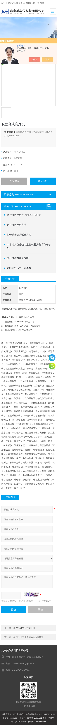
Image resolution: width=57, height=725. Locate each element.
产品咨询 (14, 181)
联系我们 (42, 181)
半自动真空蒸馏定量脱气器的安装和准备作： (29, 246)
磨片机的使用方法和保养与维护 (24, 215)
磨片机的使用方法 (16, 224)
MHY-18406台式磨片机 (24, 628)
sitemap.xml (41, 722)
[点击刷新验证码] (31, 594)
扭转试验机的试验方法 (19, 234)
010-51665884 (52, 357)
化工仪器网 (29, 722)
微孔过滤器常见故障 (18, 258)
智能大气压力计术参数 (19, 268)
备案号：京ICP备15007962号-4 (33, 718)
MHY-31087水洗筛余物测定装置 (28, 637)
